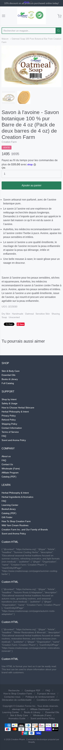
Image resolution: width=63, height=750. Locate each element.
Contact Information (12, 428)
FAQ (4, 436)
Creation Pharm (18, 739)
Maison (5, 39)
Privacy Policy (9, 415)
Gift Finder (7, 517)
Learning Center (10, 505)
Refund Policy (9, 419)
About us (6, 456)
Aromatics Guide (16, 718)
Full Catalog (8, 383)
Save (22, 324)
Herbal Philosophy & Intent (15, 411)
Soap (4, 317)
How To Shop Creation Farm (16, 521)
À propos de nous (46, 693)
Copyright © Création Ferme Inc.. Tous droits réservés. (31, 706)
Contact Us (7, 464)
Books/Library (9, 509)
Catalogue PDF (32, 690)
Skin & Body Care (11, 371)
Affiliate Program (10, 472)
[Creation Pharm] (31, 16)
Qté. (4, 168)
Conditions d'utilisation (48, 700)
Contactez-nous (12, 696)
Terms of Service (10, 432)
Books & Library (10, 379)
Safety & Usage (9, 403)
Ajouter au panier (31, 185)
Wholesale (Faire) (11, 468)
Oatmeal (29, 313)
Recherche (14, 690)
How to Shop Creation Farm (17, 693)
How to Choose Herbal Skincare (18, 407)
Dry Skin (6, 313)
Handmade (17, 313)
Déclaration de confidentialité (17, 700)
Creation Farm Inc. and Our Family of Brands (25, 529)
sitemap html (18, 709)
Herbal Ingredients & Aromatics (17, 497)
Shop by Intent (9, 399)
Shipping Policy (9, 424)
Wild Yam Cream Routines (15, 525)
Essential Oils (8, 375)
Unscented (14, 317)
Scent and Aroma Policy (14, 440)
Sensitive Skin (43, 313)
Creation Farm (9, 141)
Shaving (56, 313)
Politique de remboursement (40, 696)
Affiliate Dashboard (40, 709)
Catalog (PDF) (9, 476)
